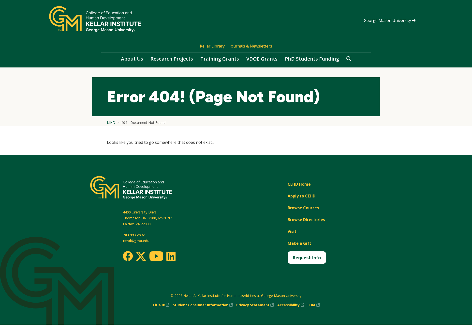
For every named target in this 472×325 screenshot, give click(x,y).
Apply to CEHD (301, 196)
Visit (292, 231)
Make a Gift (299, 243)
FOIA (314, 305)
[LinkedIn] (171, 256)
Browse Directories (306, 219)
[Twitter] (141, 256)
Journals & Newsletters (251, 46)
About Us (132, 58)
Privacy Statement (255, 305)
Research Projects (171, 58)
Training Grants (219, 58)
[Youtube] (156, 257)
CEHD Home (299, 184)
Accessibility (290, 305)
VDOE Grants (262, 58)
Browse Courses (303, 208)
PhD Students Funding (312, 58)
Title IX (160, 305)
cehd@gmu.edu (136, 240)
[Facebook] (128, 256)
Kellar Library (212, 46)
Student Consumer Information (203, 305)
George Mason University (388, 20)
